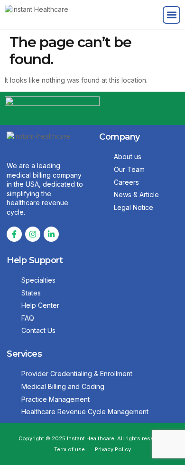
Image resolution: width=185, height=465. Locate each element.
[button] (171, 15)
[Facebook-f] (14, 234)
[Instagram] (32, 234)
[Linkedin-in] (51, 234)
